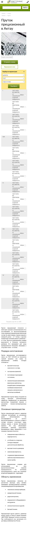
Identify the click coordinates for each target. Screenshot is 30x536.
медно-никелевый (7, 57)
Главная (3, 13)
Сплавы (9, 13)
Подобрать (13, 86)
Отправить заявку (9, 62)
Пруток (9, 15)
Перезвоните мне (9, 67)
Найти (25, 7)
